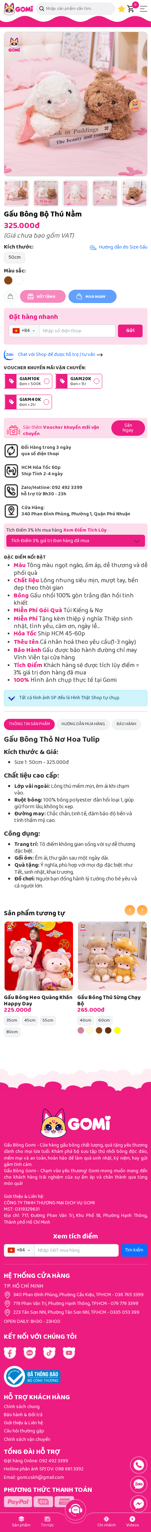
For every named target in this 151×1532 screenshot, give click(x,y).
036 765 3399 (129, 1295)
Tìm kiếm (134, 1250)
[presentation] (130, 910)
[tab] (29, 724)
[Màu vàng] (117, 1030)
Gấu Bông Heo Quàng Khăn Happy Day (38, 1001)
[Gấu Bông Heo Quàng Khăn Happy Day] (39, 956)
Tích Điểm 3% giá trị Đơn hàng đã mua (50, 541)
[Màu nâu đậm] (108, 1030)
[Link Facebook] (10, 1353)
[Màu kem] (89, 1030)
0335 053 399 (124, 1312)
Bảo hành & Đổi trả (23, 1415)
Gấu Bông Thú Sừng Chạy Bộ (109, 1001)
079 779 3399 (124, 1304)
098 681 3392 (69, 1469)
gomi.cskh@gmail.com (40, 1478)
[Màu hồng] (80, 1030)
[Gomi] (18, 9)
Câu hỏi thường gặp (24, 1431)
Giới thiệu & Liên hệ (23, 1423)
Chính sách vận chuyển (27, 1440)
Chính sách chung (22, 1407)
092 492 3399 (53, 1461)
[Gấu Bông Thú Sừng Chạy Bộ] (112, 956)
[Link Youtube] (30, 1353)
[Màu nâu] (99, 1030)
